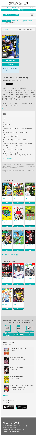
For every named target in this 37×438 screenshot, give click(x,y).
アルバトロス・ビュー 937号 (30, 221)
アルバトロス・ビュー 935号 (18, 245)
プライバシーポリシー (20, 425)
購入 (7, 202)
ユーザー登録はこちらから (19, 10)
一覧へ (6, 395)
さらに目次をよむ (9, 158)
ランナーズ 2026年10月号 (30, 279)
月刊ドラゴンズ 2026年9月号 (18, 279)
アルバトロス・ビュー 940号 (30, 198)
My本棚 (14, 7)
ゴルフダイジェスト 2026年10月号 (6, 303)
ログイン (6, 7)
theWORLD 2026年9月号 (18, 303)
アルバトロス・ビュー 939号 (6, 221)
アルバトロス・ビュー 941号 (18, 198)
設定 (23, 7)
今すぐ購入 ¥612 (10, 60)
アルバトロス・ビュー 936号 (6, 245)
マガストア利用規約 (7, 425)
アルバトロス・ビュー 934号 (30, 245)
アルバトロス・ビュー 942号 (6, 198)
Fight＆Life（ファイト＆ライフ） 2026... (6, 279)
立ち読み (10, 64)
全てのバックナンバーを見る (11, 255)
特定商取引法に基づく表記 (9, 427)
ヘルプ (31, 7)
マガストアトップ (8, 29)
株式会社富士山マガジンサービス (16, 429)
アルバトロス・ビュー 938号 (18, 221)
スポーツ (4, 109)
